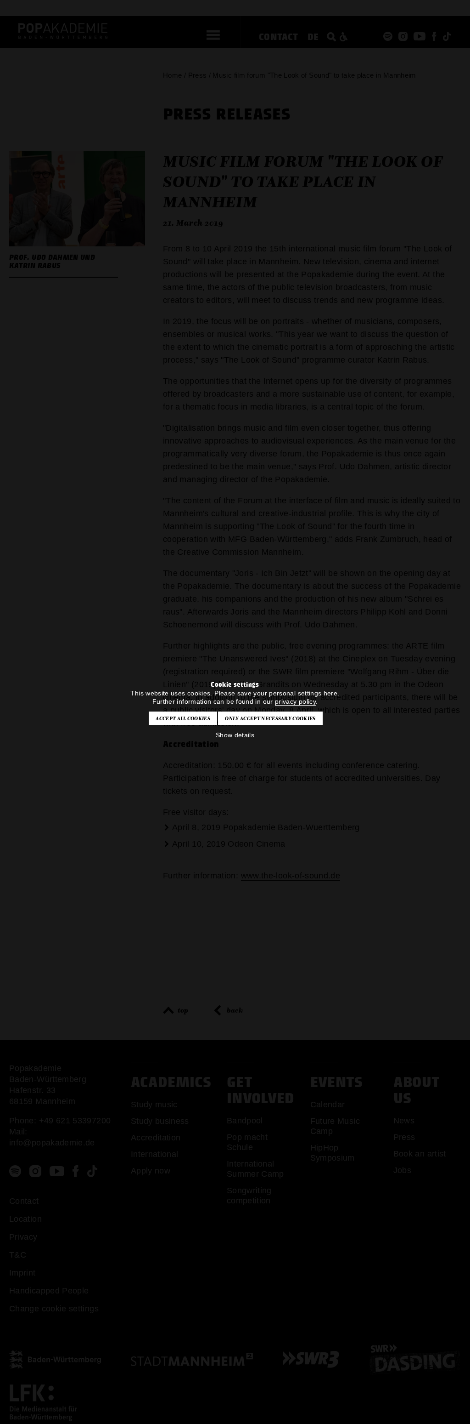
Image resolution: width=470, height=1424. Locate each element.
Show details (235, 735)
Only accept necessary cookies (270, 718)
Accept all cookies (183, 718)
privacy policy (295, 701)
